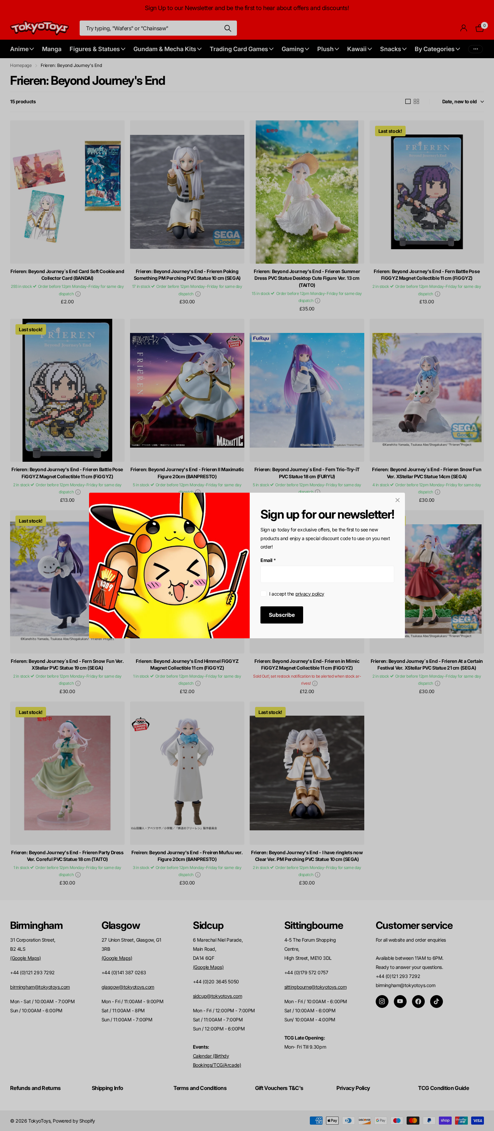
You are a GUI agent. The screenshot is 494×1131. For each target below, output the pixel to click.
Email (268, 560)
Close (397, 500)
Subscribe (282, 614)
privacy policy (309, 594)
